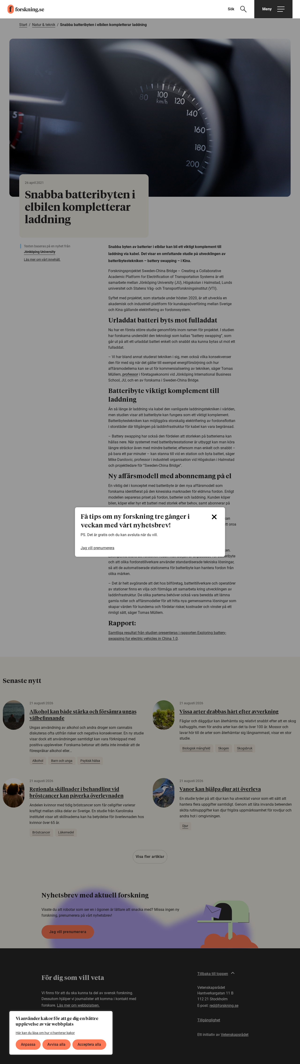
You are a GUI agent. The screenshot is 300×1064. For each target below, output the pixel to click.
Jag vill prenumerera (97, 548)
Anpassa (28, 1044)
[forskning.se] (22, 9)
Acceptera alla (89, 1044)
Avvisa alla (56, 1044)
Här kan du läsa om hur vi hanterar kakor (45, 1033)
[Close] (214, 517)
